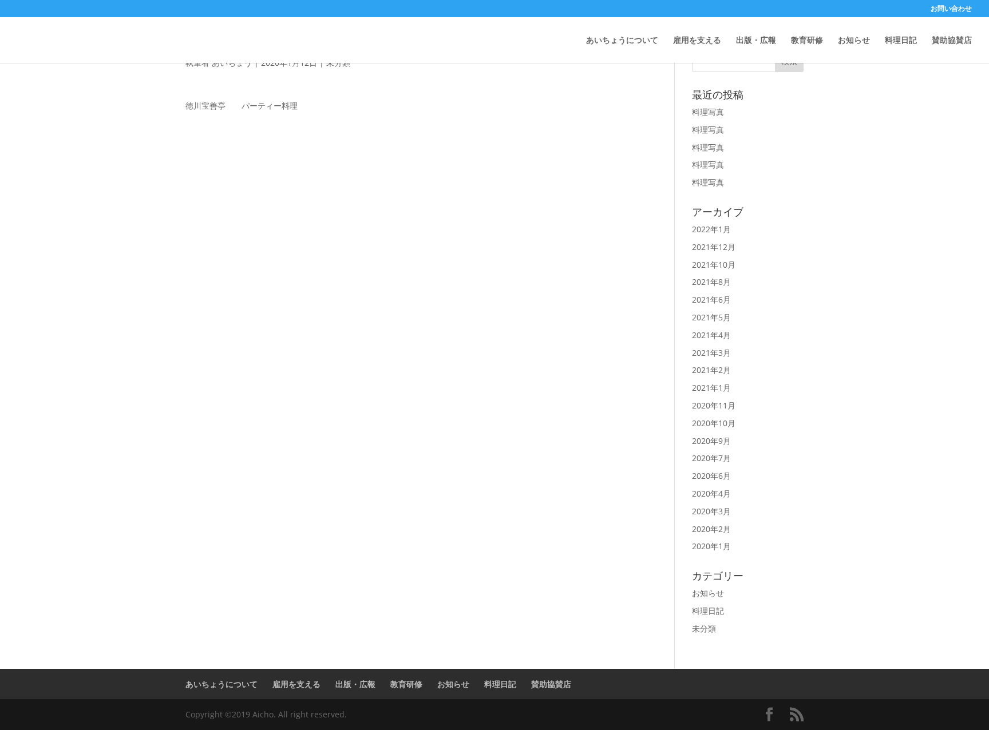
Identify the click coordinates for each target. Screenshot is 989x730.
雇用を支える (697, 40)
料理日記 (901, 40)
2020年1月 (711, 546)
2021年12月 (713, 246)
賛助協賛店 (952, 40)
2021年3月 (711, 352)
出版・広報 (756, 40)
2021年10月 (713, 264)
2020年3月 (711, 511)
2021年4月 (711, 335)
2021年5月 (711, 317)
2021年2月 (711, 369)
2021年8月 (711, 281)
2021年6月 (711, 299)
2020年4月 (711, 493)
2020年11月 (713, 405)
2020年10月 (713, 423)
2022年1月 (711, 229)
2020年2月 (711, 528)
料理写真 (708, 111)
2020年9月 (711, 440)
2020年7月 (711, 458)
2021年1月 (711, 387)
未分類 (704, 628)
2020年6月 (711, 475)
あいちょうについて (622, 40)
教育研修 (807, 40)
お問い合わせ (951, 9)
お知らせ (854, 40)
